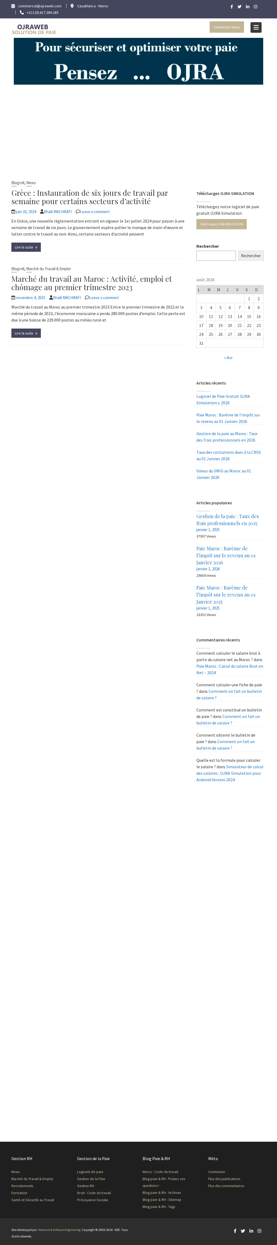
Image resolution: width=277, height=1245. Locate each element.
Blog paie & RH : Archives (162, 1192)
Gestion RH (85, 1186)
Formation (19, 1193)
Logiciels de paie (90, 1172)
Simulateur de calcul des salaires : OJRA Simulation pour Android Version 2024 (229, 773)
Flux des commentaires (226, 1186)
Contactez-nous (227, 27)
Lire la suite (24, 247)
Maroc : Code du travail (160, 1172)
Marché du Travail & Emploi (48, 268)
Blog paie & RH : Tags (159, 1206)
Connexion (216, 1172)
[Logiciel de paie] (138, 61)
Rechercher (207, 246)
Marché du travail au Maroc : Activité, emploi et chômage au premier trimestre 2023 (91, 283)
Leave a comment (95, 211)
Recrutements (22, 1186)
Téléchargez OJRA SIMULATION (221, 224)
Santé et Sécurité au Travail (32, 1200)
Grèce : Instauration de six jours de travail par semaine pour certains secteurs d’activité (89, 197)
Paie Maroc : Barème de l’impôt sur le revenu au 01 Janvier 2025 (226, 594)
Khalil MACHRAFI (58, 211)
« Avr (228, 357)
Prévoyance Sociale (92, 1200)
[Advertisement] (138, 125)
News (31, 182)
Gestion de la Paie (91, 1179)
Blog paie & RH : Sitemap (162, 1199)
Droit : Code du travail (94, 1193)
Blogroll (17, 182)
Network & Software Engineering (59, 1230)
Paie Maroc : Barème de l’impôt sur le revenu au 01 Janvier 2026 (226, 555)
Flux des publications (224, 1179)
